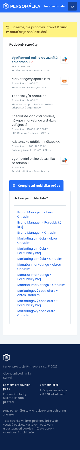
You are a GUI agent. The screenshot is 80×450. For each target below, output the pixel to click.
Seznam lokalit (50, 385)
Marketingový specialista (31, 79)
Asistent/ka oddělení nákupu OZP (37, 142)
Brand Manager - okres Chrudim (35, 214)
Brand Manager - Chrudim (37, 232)
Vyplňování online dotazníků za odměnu (35, 60)
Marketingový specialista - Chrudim (37, 313)
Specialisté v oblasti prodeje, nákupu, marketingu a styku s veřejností (34, 120)
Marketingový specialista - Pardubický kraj (37, 303)
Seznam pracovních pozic (16, 387)
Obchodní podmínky (17, 373)
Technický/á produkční (29, 96)
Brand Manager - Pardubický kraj (39, 224)
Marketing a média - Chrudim (39, 259)
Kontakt (8, 378)
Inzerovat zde (54, 6)
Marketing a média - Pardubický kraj (32, 250)
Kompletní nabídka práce (38, 185)
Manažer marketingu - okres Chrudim (39, 266)
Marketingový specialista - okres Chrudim (37, 292)
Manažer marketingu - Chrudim (41, 285)
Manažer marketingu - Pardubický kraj (34, 276)
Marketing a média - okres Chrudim (37, 240)
